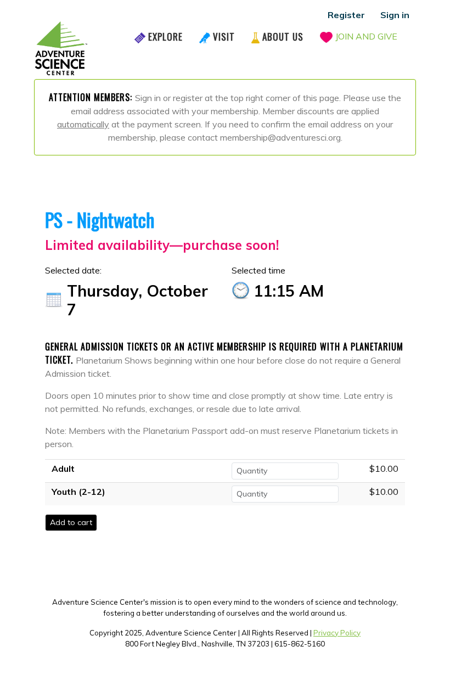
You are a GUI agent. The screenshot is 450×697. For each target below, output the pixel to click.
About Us (282, 36)
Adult (63, 468)
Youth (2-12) (78, 491)
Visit (224, 36)
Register (346, 14)
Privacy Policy (337, 632)
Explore (165, 36)
